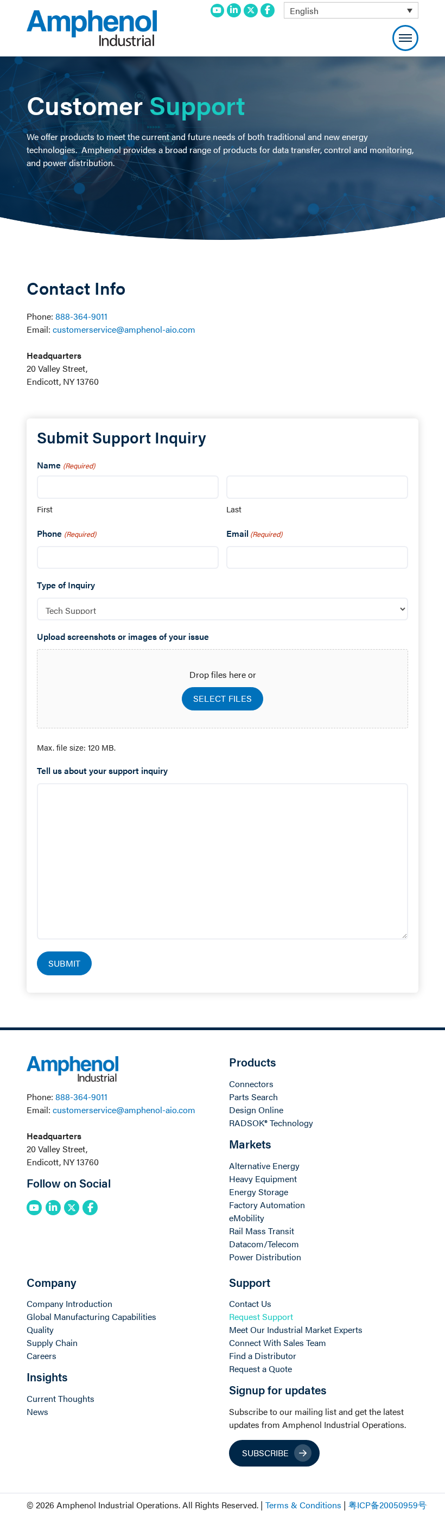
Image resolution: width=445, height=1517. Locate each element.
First (45, 509)
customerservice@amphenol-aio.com (124, 329)
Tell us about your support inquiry (102, 770)
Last (233, 509)
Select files (222, 698)
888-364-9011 (81, 316)
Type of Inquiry (66, 585)
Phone (66, 533)
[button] (405, 38)
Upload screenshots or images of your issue (123, 636)
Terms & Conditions (303, 1505)
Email (254, 533)
